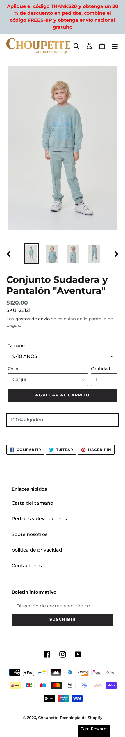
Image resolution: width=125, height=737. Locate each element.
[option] (31, 253)
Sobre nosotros (29, 534)
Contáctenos (27, 565)
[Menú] (114, 45)
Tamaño (16, 345)
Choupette (48, 717)
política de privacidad (37, 550)
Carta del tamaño (32, 503)
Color (13, 368)
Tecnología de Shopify (81, 717)
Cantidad (100, 368)
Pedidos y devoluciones (39, 518)
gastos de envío (32, 318)
